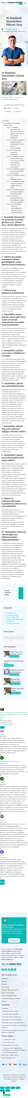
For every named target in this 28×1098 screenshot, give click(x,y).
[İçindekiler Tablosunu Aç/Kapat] (23, 121)
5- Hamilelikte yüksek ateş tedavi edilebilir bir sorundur (17, 171)
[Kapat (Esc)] (18, 1088)
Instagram (6, 1097)
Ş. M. (1, 855)
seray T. (2, 782)
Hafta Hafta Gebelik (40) (15, 619)
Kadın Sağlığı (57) (13, 617)
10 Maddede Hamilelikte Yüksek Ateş (12, 124)
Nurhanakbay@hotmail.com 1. (10, 761)
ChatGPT (8, 108)
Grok (16, 108)
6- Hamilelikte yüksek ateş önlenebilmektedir (17, 177)
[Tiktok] (6, 969)
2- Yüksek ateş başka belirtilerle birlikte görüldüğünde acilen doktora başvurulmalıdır (17, 144)
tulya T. (2, 820)
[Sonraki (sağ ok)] (7, 1090)
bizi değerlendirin (5, 725)
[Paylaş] (12, 1088)
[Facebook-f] (12, 969)
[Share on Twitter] (21, 593)
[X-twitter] (15, 969)
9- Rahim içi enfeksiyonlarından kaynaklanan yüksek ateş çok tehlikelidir (17, 199)
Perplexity (8, 111)
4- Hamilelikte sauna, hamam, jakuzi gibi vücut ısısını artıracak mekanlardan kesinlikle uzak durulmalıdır (17, 162)
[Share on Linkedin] (21, 597)
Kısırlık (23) (10, 621)
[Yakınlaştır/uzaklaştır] (2, 1088)
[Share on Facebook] (21, 589)
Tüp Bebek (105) (12, 615)
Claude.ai (18, 111)
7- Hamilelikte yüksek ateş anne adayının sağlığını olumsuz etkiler (17, 184)
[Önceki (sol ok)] (2, 1090)
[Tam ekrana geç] (7, 1088)
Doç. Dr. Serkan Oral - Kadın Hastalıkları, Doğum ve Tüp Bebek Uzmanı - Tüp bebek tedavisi (14, 714)
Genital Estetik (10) (13, 623)
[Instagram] (3, 969)
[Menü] (25, 3)
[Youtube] (9, 969)
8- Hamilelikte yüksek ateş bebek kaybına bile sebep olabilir (17, 192)
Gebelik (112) (11, 613)
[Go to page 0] (2, 883)
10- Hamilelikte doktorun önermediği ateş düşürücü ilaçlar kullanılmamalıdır (16, 208)
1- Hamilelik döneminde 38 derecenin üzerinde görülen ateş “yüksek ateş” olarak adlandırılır (17, 133)
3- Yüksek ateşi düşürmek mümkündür (15, 152)
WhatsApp (6, 1095)
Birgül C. (2, 734)
